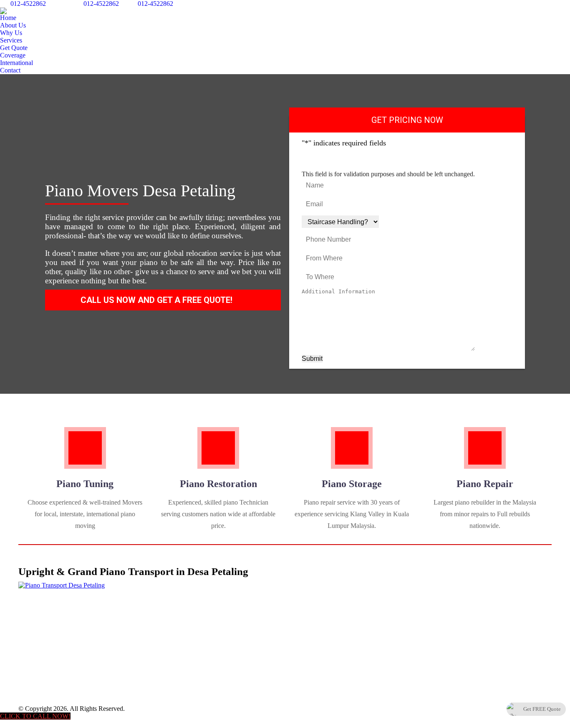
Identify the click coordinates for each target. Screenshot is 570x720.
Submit (312, 358)
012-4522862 (28, 3)
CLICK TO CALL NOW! (35, 716)
